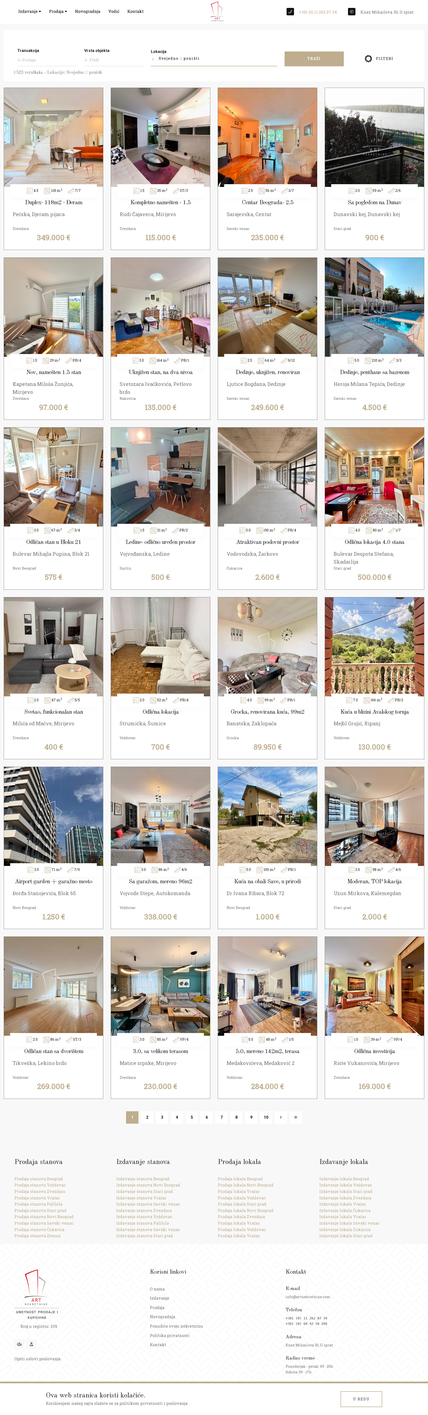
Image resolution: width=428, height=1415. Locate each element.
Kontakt (135, 11)
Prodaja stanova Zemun (37, 1235)
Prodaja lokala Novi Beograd (245, 1185)
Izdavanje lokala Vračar (342, 1204)
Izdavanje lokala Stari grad (346, 1191)
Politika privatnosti (169, 1335)
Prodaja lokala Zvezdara (241, 1216)
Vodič (113, 11)
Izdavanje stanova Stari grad (144, 1191)
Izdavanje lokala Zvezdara (345, 1197)
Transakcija (28, 50)
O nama (157, 1288)
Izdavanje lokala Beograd (344, 1178)
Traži (314, 58)
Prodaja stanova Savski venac (44, 1223)
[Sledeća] (281, 1117)
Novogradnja (87, 11)
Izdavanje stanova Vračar (141, 1197)
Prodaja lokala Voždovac (242, 1197)
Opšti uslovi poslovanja (37, 1358)
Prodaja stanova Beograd (38, 1178)
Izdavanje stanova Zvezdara (144, 1210)
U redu (361, 1399)
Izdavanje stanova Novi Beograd (148, 1185)
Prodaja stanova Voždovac (40, 1185)
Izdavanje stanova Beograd (142, 1178)
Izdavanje (28, 11)
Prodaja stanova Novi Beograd (44, 1216)
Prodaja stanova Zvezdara (39, 1191)
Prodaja (57, 11)
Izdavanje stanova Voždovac (144, 1216)
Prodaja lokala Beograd (240, 1178)
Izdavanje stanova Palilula (142, 1223)
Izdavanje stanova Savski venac (148, 1204)
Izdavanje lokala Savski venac (349, 1223)
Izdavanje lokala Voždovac (345, 1185)
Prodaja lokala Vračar (239, 1191)
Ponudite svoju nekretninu (176, 1326)
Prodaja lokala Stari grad (242, 1204)
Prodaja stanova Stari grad (40, 1210)
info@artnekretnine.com (308, 1296)
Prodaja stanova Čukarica (39, 1229)
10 (266, 1117)
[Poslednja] (296, 1117)
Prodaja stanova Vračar (37, 1197)
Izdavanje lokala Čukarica (345, 1210)
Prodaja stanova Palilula (38, 1204)
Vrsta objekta (96, 50)
